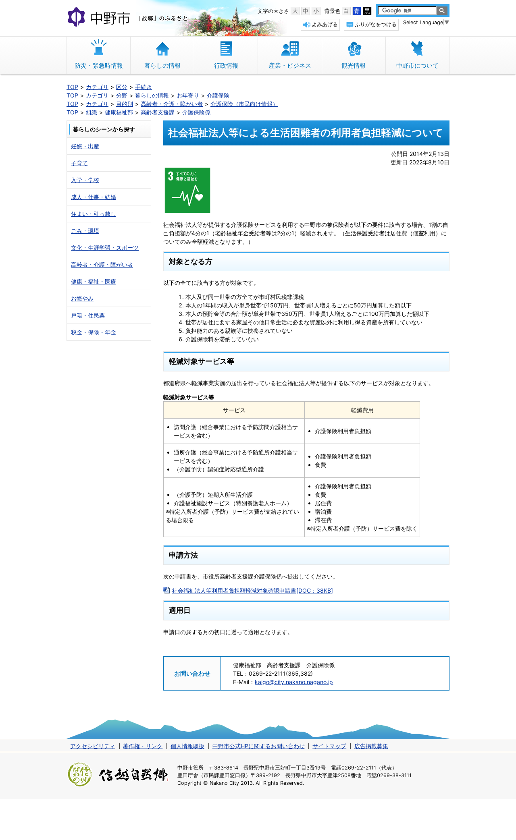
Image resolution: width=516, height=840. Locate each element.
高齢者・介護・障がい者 (172, 103)
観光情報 (353, 65)
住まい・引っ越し (93, 213)
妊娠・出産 (85, 146)
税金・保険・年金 (93, 332)
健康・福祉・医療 (93, 281)
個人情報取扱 (187, 746)
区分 (121, 86)
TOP (72, 86)
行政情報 (226, 65)
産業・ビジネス (290, 65)
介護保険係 (196, 112)
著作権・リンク (142, 746)
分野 (121, 95)
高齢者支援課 (158, 112)
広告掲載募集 (371, 746)
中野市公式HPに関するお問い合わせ (258, 746)
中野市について (417, 65)
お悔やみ (82, 298)
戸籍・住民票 (88, 315)
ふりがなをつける (376, 24)
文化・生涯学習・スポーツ (105, 247)
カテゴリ (97, 86)
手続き (143, 86)
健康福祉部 (119, 112)
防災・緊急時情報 (99, 65)
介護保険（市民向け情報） (244, 103)
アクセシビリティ (92, 746)
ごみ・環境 (85, 230)
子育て (79, 163)
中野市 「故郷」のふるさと (129, 17)
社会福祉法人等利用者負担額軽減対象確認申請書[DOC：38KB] (252, 590)
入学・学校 (85, 179)
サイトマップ (329, 746)
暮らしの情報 (162, 65)
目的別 (124, 103)
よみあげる (325, 24)
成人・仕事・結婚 (93, 196)
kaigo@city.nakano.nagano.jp (294, 681)
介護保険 (218, 95)
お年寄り (188, 95)
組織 (91, 112)
